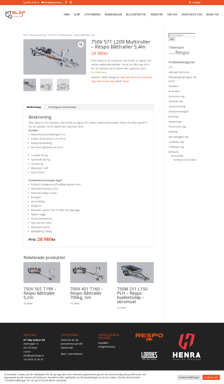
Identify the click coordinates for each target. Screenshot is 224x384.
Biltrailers (173, 86)
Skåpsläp (173, 131)
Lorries (172, 53)
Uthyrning (92, 14)
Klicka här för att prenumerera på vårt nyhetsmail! (72, 343)
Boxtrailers (174, 91)
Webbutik (173, 151)
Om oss (172, 14)
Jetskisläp (173, 116)
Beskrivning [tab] (34, 107)
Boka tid (212, 14)
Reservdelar (113, 14)
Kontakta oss (192, 14)
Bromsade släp (177, 96)
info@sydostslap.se (33, 355)
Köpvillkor (103, 342)
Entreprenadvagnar (179, 111)
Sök (172, 39)
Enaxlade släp (176, 101)
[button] (81, 44)
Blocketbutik (136, 14)
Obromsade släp (38, 35)
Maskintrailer (175, 121)
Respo (126, 81)
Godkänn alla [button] (211, 377)
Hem (67, 14)
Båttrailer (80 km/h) (131, 77)
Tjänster (156, 14)
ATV (171, 67)
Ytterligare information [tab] (62, 107)
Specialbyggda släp (179, 136)
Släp (77, 14)
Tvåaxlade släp (176, 146)
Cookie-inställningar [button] (189, 377)
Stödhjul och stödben (184, 159)
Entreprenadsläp (177, 106)
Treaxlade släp (176, 141)
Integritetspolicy (106, 346)
